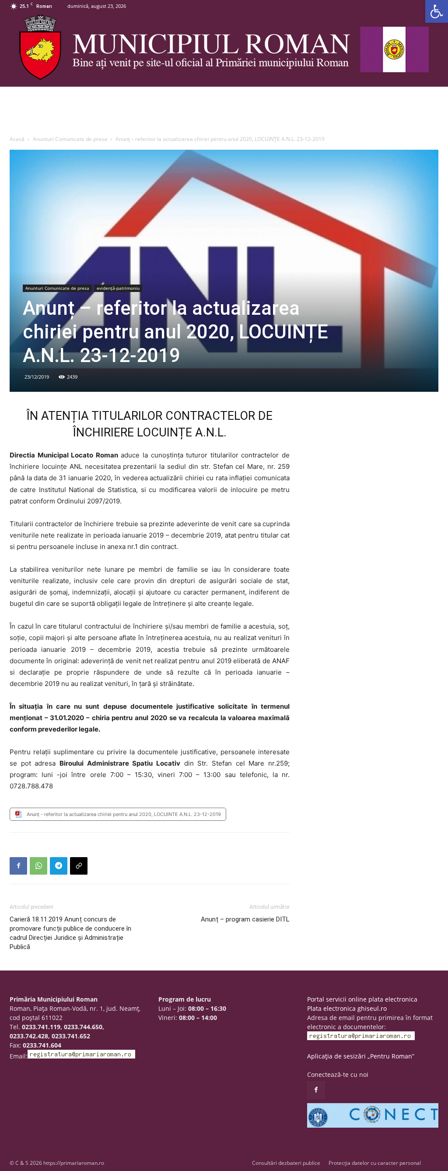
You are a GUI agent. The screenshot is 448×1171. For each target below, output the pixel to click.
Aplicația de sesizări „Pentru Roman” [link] (360, 1056)
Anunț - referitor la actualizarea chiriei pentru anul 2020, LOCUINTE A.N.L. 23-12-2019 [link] (124, 814)
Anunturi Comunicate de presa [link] (70, 139)
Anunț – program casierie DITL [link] (245, 919)
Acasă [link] (17, 139)
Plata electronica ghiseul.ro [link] (347, 1008)
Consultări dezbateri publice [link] (286, 1163)
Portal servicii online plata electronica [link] (362, 999)
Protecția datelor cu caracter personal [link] (375, 1163)
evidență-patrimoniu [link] (118, 288)
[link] (436, 11)
